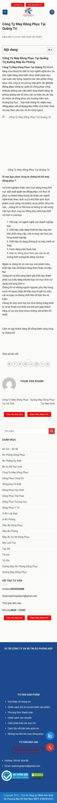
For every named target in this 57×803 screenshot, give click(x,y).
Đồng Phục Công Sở (13, 478)
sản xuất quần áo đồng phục (22, 191)
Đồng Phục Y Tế (10, 507)
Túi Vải (5, 560)
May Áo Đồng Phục (12, 525)
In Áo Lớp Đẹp (9, 513)
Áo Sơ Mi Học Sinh (12, 466)
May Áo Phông (10, 531)
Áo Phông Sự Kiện (11, 460)
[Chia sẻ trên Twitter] (20, 364)
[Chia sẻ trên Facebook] (14, 364)
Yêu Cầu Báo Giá (14, 414)
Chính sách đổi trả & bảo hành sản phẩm (29, 707)
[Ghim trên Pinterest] (25, 364)
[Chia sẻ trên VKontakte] (31, 364)
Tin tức (6, 554)
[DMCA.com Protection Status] (37, 775)
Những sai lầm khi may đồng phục (26, 733)
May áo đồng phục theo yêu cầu (26, 253)
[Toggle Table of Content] (48, 49)
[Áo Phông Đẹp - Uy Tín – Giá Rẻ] (28, 12)
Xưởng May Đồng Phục (14, 572)
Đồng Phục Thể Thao (13, 496)
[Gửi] (52, 431)
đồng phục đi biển (11, 484)
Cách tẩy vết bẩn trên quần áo (23, 728)
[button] (5, 12)
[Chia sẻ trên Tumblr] (42, 364)
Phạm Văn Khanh (34, 37)
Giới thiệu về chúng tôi (19, 701)
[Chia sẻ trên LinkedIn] (36, 364)
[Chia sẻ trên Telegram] (47, 364)
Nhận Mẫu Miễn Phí (35, 5)
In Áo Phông (8, 519)
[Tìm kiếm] (52, 12)
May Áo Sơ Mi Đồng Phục (15, 537)
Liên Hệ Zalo (17, 5)
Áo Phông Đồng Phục (13, 454)
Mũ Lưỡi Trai (9, 542)
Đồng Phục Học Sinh (13, 490)
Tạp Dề (6, 548)
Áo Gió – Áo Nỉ (10, 449)
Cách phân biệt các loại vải (22, 723)
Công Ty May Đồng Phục (15, 472)
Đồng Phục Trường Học (14, 501)
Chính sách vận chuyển (20, 717)
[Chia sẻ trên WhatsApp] (9, 364)
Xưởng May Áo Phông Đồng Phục (20, 566)
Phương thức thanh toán (20, 712)
